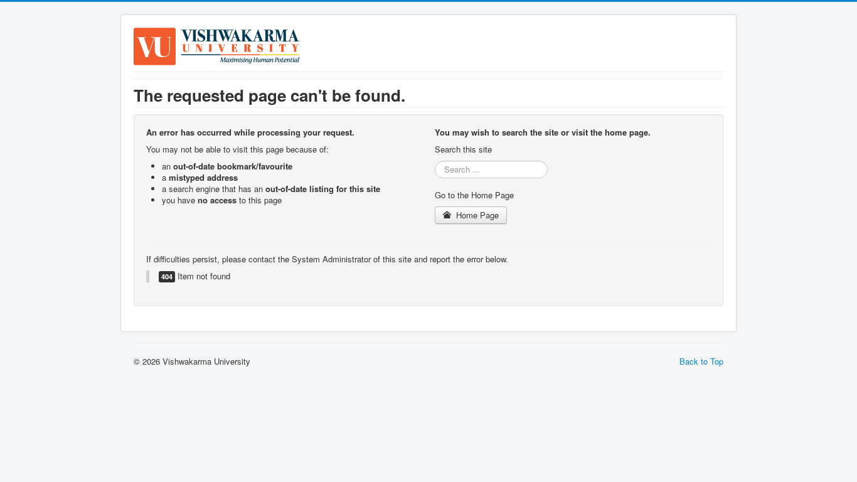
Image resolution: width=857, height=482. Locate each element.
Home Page (476, 215)
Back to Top (701, 361)
